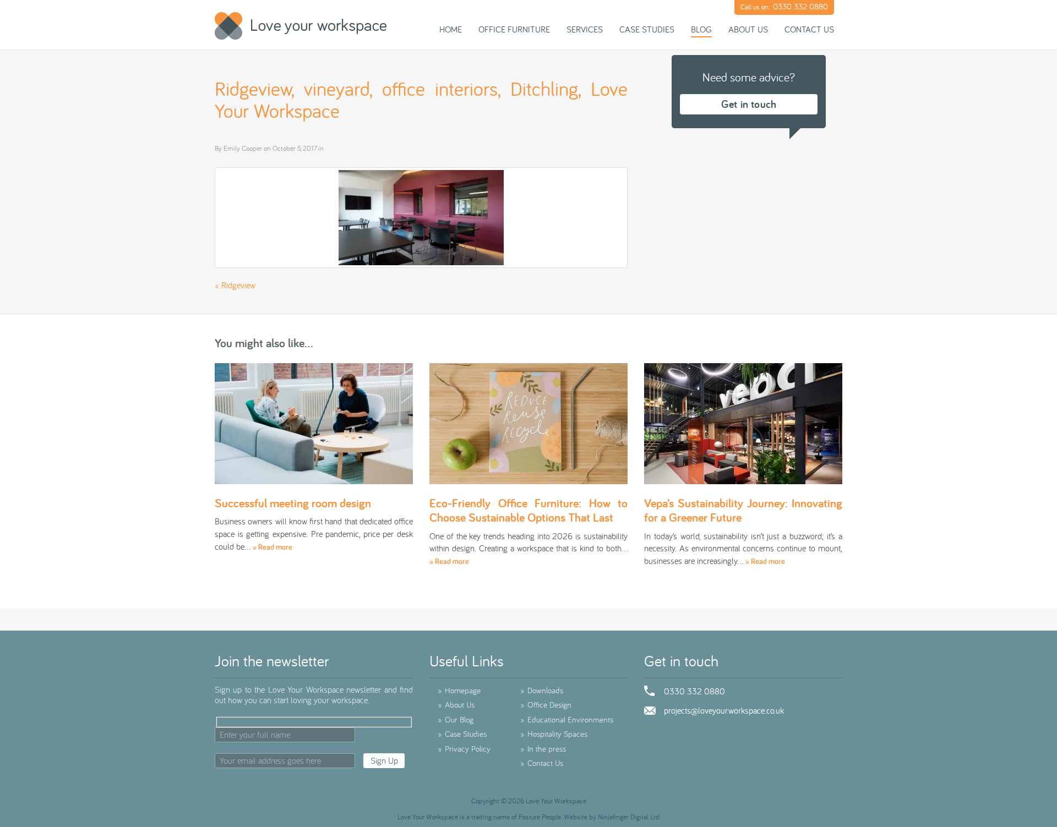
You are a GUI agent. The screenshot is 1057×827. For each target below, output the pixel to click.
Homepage (459, 690)
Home (450, 29)
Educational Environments (566, 719)
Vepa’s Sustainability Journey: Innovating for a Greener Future (743, 510)
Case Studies (646, 29)
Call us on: (784, 6)
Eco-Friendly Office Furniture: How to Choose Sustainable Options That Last (528, 510)
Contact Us (809, 29)
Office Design (545, 704)
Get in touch (748, 104)
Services (584, 29)
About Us (748, 29)
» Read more (272, 547)
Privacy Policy (464, 748)
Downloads (541, 690)
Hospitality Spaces (553, 734)
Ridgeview (238, 285)
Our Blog (455, 719)
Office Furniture (514, 29)
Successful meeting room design (293, 503)
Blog (701, 29)
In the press (543, 748)
